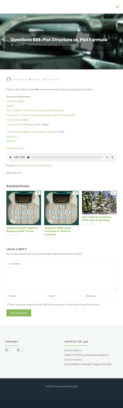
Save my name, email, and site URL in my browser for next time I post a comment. (55, 304)
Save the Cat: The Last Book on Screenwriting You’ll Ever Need (40, 115)
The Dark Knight (15, 101)
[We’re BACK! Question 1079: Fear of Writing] (99, 202)
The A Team (12, 119)
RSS (20, 172)
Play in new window (27, 165)
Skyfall (10, 105)
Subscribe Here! (14, 148)
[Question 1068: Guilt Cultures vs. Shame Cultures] (61, 207)
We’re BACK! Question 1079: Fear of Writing (96, 218)
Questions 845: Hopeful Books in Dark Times (22, 229)
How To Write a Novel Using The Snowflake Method (34, 110)
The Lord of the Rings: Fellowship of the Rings (31, 131)
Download (46, 165)
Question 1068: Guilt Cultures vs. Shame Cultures (57, 231)
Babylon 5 (11, 136)
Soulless (11, 140)
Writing (20, 45)
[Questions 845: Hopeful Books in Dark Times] (23, 207)
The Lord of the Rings (18, 124)
